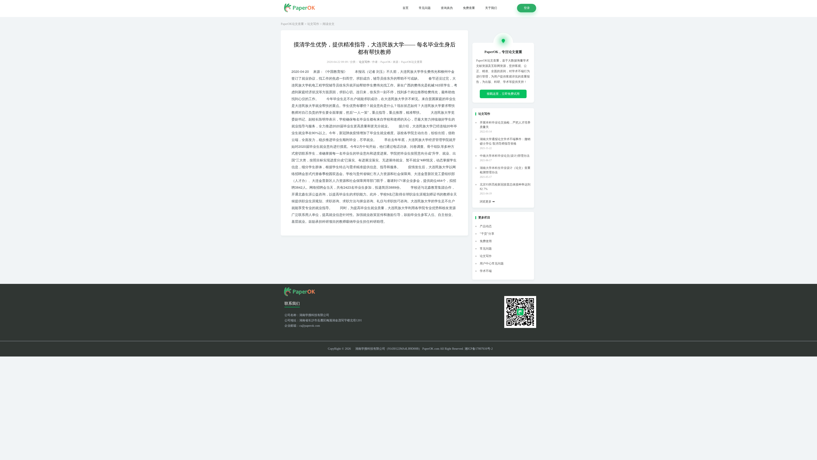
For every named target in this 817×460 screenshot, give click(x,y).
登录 (527, 8)
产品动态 (486, 226)
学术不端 (486, 271)
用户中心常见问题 (492, 263)
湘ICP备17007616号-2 (479, 348)
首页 (405, 8)
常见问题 (425, 8)
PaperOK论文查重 (292, 24)
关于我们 (491, 8)
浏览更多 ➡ (487, 201)
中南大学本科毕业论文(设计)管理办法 (505, 155)
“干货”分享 (487, 233)
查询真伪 (447, 8)
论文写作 (313, 24)
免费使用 (486, 241)
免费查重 (469, 8)
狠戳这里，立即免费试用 (503, 93)
